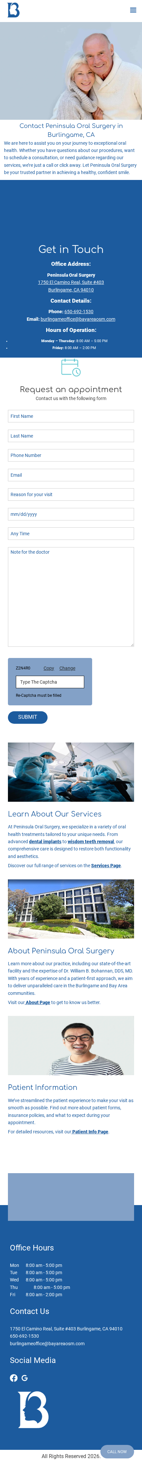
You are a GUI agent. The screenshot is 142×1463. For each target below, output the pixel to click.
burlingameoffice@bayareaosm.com (78, 319)
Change (67, 668)
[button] (133, 10)
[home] (12, 10)
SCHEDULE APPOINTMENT (71, 1208)
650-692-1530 (78, 311)
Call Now (117, 1452)
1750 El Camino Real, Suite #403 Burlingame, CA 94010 (66, 1328)
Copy (49, 668)
